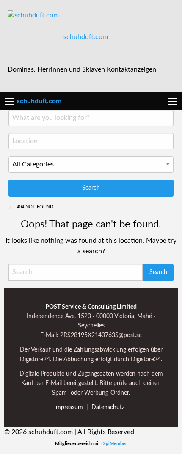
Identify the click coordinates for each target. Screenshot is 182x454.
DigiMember (114, 443)
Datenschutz (107, 407)
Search (91, 188)
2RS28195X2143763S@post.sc (101, 335)
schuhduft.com (85, 36)
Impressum (68, 407)
